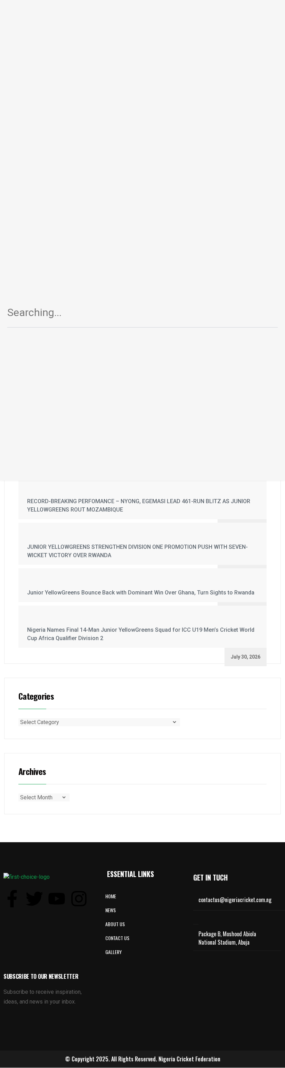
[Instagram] (79, 898)
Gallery (113, 951)
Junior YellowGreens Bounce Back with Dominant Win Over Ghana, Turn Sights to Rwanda (140, 592)
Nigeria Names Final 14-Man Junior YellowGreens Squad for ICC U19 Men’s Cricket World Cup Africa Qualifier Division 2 (140, 634)
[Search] (264, 315)
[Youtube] (56, 898)
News (110, 910)
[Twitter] (34, 898)
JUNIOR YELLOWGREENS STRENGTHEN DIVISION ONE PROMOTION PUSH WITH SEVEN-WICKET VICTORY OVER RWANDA (137, 551)
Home (110, 896)
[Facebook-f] (12, 898)
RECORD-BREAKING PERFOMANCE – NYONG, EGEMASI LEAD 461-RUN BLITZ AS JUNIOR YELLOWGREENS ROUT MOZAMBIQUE (138, 505)
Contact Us (117, 938)
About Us (115, 924)
